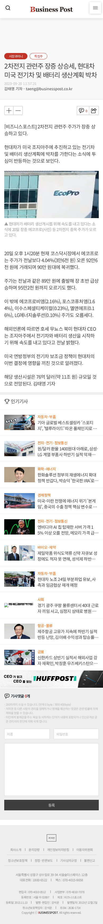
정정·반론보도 (44, 860)
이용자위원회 (84, 849)
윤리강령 (34, 849)
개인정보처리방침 (58, 849)
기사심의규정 (68, 860)
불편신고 (89, 860)
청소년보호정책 (17, 860)
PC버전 (51, 837)
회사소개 (15, 849)
